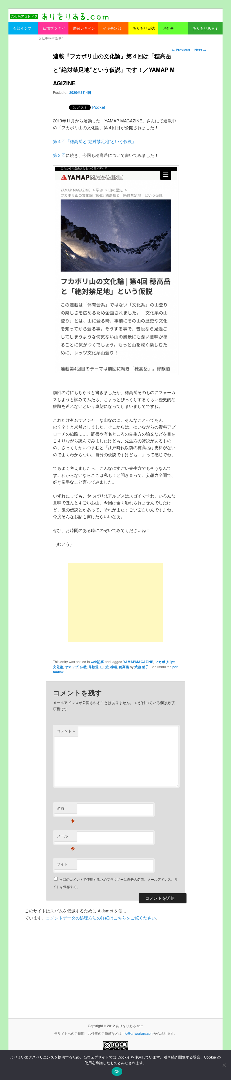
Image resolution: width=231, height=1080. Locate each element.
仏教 (83, 666)
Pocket (98, 107)
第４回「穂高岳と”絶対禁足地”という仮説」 (94, 141)
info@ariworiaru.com (138, 1033)
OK (117, 1071)
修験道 (93, 666)
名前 (66, 810)
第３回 (59, 155)
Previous (181, 49)
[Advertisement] (115, 602)
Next (200, 49)
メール (66, 837)
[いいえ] (224, 1065)
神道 (113, 666)
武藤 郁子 (141, 666)
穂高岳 (124, 666)
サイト (62, 864)
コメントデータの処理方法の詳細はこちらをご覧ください (101, 918)
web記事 (97, 661)
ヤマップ (71, 666)
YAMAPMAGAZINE (138, 661)
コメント (66, 730)
